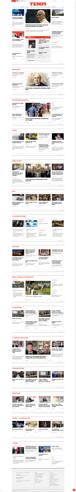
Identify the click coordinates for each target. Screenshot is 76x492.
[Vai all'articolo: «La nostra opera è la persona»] (45, 449)
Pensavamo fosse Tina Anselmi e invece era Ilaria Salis (57, 142)
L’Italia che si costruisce (57, 72)
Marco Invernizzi (41, 151)
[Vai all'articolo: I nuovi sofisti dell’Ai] (45, 424)
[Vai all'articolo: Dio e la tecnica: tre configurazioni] (31, 424)
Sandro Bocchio (14, 206)
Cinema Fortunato (55, 42)
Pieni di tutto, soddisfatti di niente (34, 296)
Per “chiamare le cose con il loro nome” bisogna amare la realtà (17, 259)
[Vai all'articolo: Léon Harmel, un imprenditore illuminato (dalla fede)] (38, 79)
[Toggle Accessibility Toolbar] (74, 490)
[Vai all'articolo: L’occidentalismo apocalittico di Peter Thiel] (58, 424)
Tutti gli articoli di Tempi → (60, 124)
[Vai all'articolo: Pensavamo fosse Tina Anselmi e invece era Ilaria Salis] (58, 136)
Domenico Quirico (28, 122)
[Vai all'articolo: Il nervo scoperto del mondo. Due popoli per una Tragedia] (38, 109)
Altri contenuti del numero (42, 57)
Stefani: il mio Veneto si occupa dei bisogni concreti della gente (57, 262)
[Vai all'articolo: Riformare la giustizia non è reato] (58, 374)
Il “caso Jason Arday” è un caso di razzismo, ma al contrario (57, 115)
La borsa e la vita (54, 219)
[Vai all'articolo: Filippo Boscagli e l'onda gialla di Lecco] (31, 136)
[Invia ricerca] (63, 1)
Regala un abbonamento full (54, 484)
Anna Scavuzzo (27, 328)
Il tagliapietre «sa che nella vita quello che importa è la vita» (57, 285)
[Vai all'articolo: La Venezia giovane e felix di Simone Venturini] (18, 136)
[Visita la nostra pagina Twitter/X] (12, 7)
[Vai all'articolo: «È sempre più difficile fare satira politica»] (45, 252)
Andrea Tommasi (41, 55)
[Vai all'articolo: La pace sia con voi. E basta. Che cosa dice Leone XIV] (38, 170)
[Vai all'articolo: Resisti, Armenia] (58, 12)
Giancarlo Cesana (14, 177)
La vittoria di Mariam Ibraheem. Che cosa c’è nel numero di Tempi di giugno (44, 405)
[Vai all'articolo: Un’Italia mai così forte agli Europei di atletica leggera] (58, 197)
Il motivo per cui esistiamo (18, 72)
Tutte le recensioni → (61, 301)
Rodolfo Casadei (41, 50)
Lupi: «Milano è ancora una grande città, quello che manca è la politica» (44, 319)
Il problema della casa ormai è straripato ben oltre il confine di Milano (31, 312)
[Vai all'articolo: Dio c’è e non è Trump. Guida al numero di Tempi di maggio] (58, 399)
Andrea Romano (27, 205)
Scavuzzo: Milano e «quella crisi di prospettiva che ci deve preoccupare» (31, 323)
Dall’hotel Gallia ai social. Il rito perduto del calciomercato (17, 203)
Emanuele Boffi (14, 77)
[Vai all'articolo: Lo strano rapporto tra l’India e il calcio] (45, 197)
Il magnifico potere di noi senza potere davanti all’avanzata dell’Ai (57, 32)
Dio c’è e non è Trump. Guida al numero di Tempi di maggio (57, 405)
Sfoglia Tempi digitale (53, 480)
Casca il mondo (28, 219)
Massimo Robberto (14, 89)
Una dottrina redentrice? (17, 429)
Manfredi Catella (54, 317)
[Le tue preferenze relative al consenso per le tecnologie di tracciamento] (1, 490)
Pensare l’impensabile (43, 223)
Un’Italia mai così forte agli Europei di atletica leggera (57, 203)
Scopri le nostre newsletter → (61, 240)
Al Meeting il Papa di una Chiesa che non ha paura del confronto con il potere (31, 447)
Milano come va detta (16, 318)
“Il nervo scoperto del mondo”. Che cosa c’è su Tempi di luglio (31, 405)
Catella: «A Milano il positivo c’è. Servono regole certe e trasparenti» (58, 312)
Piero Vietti (13, 354)
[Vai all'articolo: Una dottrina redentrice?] (18, 424)
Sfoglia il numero (31, 60)
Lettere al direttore (42, 230)
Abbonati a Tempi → (61, 63)
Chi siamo (51, 472)
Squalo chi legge (41, 219)
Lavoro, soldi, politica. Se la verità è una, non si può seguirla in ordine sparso (57, 173)
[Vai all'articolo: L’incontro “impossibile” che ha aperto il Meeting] (18, 12)
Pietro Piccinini (54, 38)
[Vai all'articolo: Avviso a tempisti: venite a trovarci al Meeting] (18, 34)
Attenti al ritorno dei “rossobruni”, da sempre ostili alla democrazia (44, 146)
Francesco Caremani (41, 205)
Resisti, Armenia (55, 17)
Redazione (27, 266)
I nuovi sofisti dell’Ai (43, 429)
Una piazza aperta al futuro (58, 83)
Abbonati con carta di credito (54, 481)
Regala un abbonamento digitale (55, 485)
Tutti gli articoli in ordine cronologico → (59, 467)
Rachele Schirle (41, 457)
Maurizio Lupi (27, 383)
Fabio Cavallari (54, 77)
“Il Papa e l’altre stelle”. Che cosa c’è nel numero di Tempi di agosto (18, 405)
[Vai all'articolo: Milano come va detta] (18, 313)
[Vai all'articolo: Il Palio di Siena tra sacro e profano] (31, 197)
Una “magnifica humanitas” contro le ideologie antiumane (57, 108)
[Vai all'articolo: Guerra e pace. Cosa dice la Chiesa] (18, 374)
